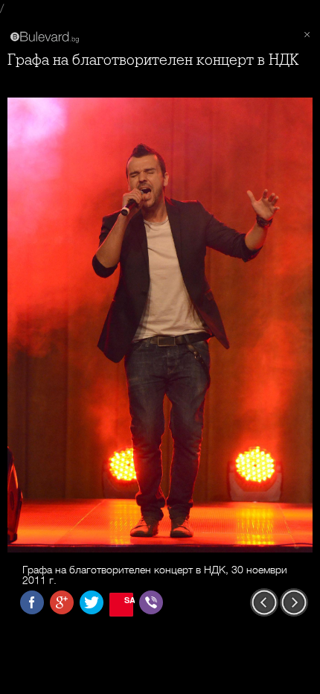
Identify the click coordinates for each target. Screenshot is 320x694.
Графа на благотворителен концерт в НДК (152, 60)
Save (128, 599)
